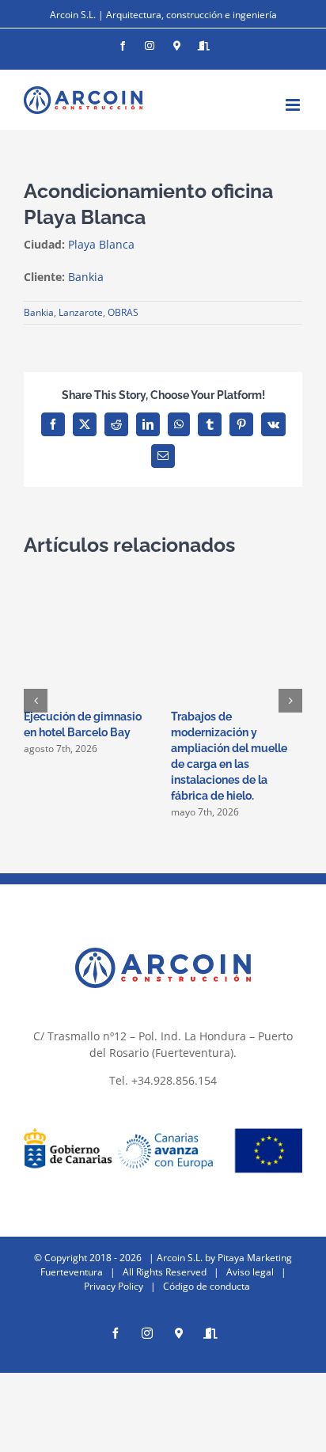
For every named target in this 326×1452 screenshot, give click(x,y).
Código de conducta (206, 1286)
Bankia (39, 312)
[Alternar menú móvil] (294, 105)
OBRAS (123, 312)
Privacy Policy (113, 1286)
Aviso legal (250, 1272)
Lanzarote (81, 312)
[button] (35, 701)
